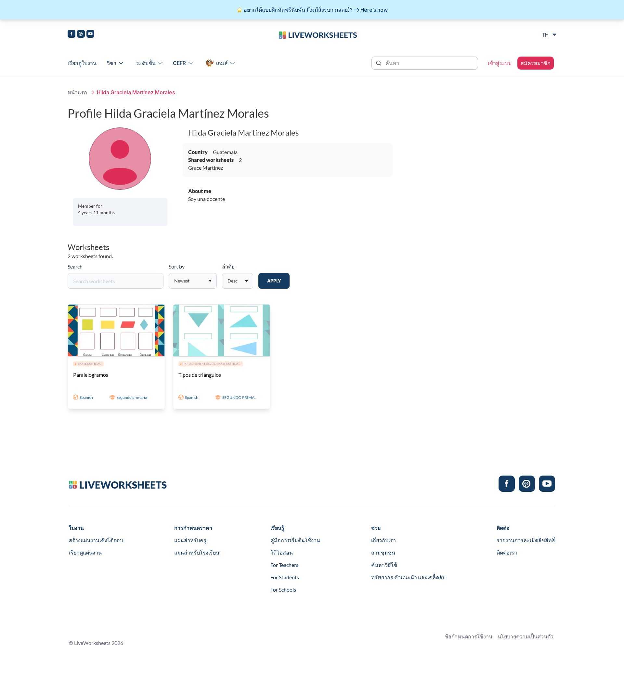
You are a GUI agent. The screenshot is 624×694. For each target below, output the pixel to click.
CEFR (179, 63)
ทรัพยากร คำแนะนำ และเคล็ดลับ (408, 577)
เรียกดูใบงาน (82, 63)
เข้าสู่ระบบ (500, 63)
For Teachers (284, 565)
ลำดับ (228, 266)
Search (75, 266)
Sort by (177, 266)
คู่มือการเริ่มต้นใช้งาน (295, 540)
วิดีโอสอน (281, 552)
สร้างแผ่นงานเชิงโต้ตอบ (96, 540)
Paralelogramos (90, 375)
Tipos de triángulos (199, 375)
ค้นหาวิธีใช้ (384, 565)
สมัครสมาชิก (536, 63)
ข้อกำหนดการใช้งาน (468, 636)
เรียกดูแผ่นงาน (85, 552)
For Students (284, 577)
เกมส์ (222, 63)
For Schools (283, 589)
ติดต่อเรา (507, 552)
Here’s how (374, 10)
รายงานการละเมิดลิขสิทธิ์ (526, 540)
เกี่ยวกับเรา (383, 540)
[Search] (379, 62)
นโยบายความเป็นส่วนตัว (525, 636)
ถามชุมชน (383, 552)
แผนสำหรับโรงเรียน (196, 552)
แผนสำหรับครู (190, 540)
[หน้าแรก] (318, 34)
